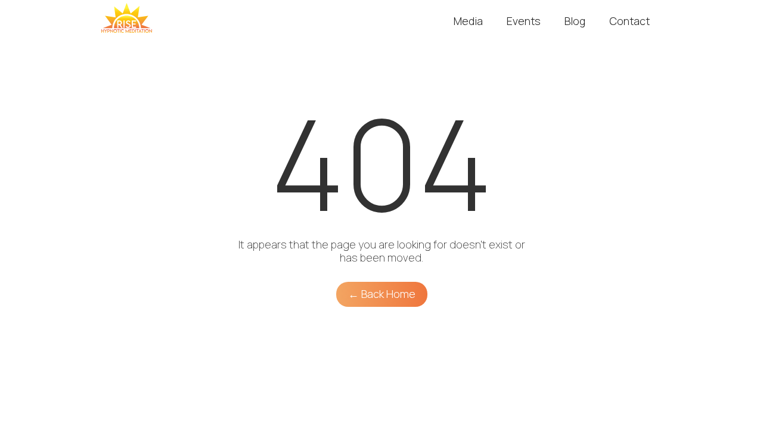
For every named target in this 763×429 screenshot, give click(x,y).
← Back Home (381, 294)
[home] (126, 18)
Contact (629, 21)
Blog (575, 21)
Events (524, 21)
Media (468, 21)
